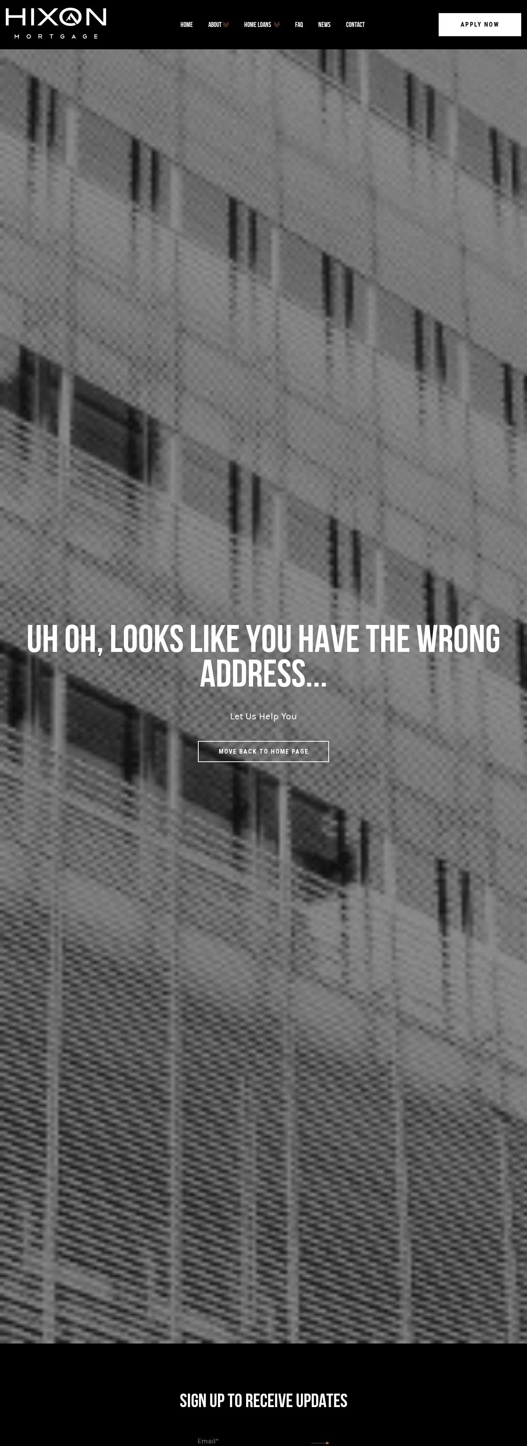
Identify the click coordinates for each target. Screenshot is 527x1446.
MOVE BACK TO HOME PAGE (264, 751)
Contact (355, 25)
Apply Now (480, 24)
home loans (257, 25)
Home (187, 25)
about (214, 25)
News (324, 25)
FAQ (299, 25)
